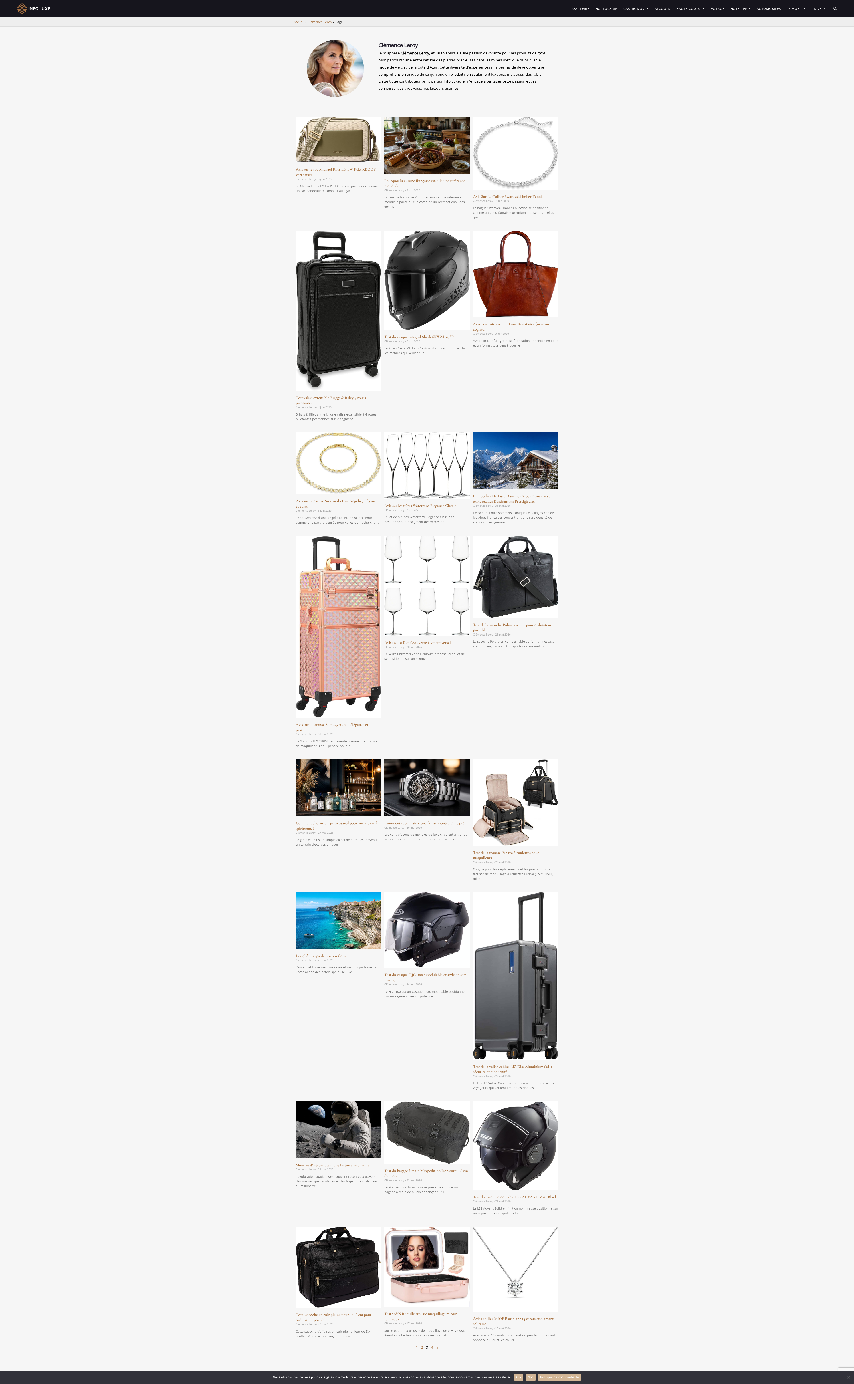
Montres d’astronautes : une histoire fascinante (332, 1165)
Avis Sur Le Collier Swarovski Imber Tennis (508, 196)
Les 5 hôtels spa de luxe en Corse (321, 955)
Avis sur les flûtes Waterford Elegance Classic (420, 505)
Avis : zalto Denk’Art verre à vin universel (417, 642)
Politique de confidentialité (559, 1377)
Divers (820, 8)
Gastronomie (636, 8)
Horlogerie (606, 8)
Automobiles (769, 8)
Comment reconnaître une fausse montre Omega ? (424, 823)
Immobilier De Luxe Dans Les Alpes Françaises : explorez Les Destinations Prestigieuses (511, 499)
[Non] (848, 1377)
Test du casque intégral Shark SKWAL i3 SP (419, 336)
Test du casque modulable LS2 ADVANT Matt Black (515, 1196)
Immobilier (797, 8)
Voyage (717, 8)
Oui (518, 1377)
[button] (835, 9)
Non (531, 1377)
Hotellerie (741, 8)
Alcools (662, 8)
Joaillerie (580, 8)
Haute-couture (690, 8)
